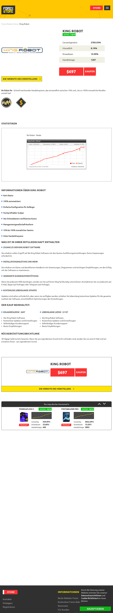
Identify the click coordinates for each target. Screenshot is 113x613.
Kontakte (7, 599)
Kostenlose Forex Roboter (71, 602)
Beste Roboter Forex (68, 598)
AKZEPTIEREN (95, 608)
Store (96, 8)
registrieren (9, 607)
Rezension (63, 606)
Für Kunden (63, 609)
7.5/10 (69, 34)
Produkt (24, 425)
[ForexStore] (8, 10)
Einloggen (8, 603)
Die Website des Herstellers (20, 79)
